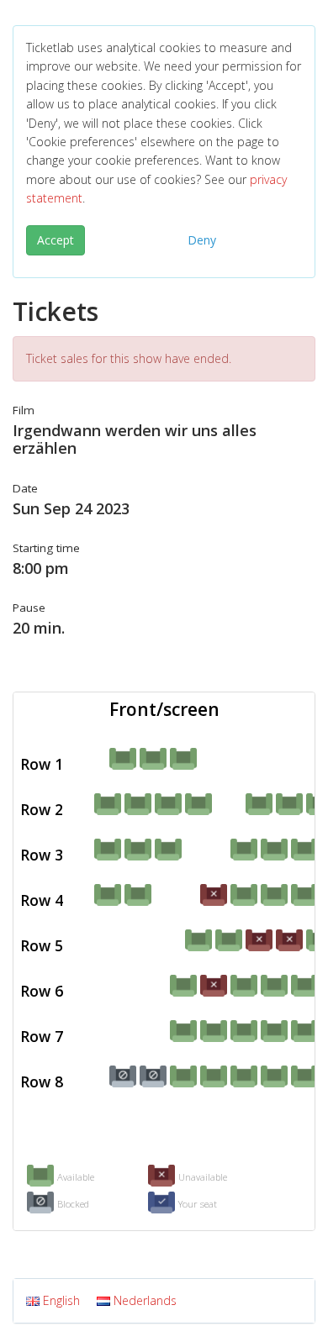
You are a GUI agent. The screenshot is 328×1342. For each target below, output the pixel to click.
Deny (202, 240)
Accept (55, 240)
